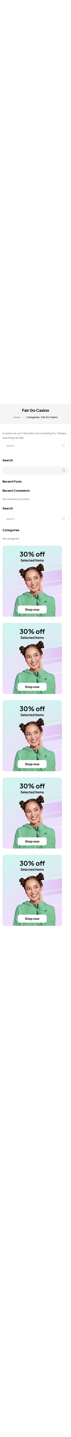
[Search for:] (35, 446)
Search (7, 460)
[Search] (63, 446)
